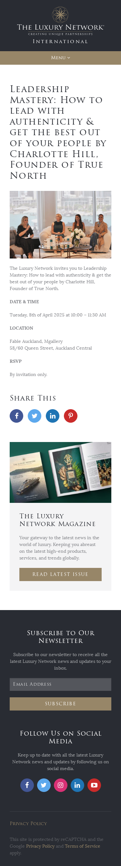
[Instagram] (60, 785)
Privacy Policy (28, 823)
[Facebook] (16, 416)
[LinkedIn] (52, 416)
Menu (58, 57)
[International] (60, 25)
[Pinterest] (70, 416)
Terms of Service (82, 846)
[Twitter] (34, 416)
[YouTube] (94, 785)
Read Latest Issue (60, 574)
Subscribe (60, 704)
